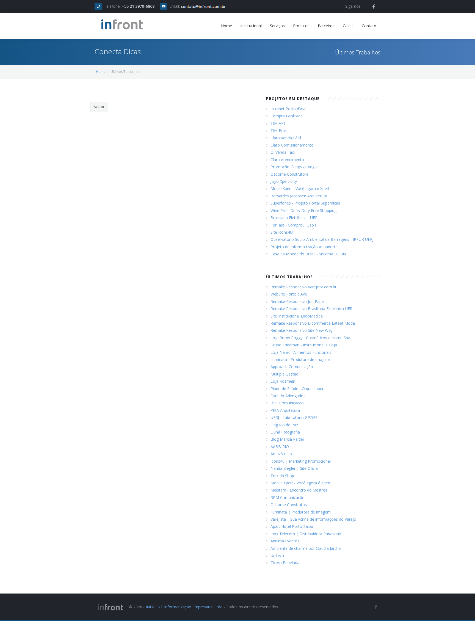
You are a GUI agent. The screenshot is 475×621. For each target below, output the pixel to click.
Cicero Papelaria (284, 562)
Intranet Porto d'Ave (288, 108)
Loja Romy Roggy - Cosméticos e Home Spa (310, 337)
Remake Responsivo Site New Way (301, 330)
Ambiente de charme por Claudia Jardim (305, 548)
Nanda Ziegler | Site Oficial (294, 468)
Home (101, 71)
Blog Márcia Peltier (287, 439)
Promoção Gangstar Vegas (294, 166)
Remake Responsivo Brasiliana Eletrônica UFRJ (312, 308)
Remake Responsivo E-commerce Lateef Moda (312, 323)
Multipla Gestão (284, 374)
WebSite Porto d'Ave (288, 294)
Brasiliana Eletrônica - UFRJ (294, 217)
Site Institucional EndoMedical (297, 316)
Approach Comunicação (291, 366)
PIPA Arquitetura (285, 410)
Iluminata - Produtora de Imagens (300, 359)
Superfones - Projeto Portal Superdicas (305, 203)
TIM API (277, 123)
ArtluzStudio (281, 453)
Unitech (277, 555)
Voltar (99, 106)
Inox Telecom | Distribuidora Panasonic (306, 533)
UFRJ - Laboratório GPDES (293, 417)
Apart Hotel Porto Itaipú (291, 526)
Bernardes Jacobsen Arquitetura (298, 195)
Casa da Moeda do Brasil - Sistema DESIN (308, 253)
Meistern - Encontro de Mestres (298, 490)
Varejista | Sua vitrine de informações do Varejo (313, 519)
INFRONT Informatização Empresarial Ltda (184, 606)
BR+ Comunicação (287, 402)
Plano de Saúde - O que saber (297, 388)
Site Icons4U (281, 232)
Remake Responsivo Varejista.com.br (303, 286)
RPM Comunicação (287, 497)
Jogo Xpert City (283, 181)
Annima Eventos (284, 540)
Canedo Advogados (287, 395)
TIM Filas (278, 130)
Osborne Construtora (289, 174)
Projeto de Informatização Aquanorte (304, 246)
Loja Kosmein (282, 381)
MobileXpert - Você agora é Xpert (300, 188)
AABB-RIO (279, 446)
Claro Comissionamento (292, 145)
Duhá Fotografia (285, 432)
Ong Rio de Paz (284, 424)
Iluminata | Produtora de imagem (300, 512)
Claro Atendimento (287, 159)
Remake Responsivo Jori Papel (297, 301)
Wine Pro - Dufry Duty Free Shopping (303, 210)
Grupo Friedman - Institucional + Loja (303, 344)
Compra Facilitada (286, 115)
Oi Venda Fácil (283, 152)
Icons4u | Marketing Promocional (300, 461)
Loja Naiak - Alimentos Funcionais (300, 352)
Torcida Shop (282, 475)
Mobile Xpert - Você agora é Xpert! (301, 482)
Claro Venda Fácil (285, 137)
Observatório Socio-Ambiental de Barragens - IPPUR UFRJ (322, 239)
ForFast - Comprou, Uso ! (293, 225)
